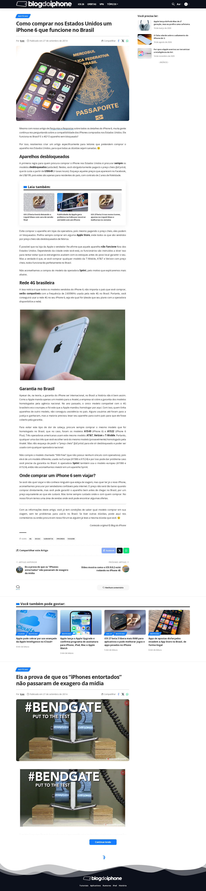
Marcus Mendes (28, 882)
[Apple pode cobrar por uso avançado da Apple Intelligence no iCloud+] (36, 622)
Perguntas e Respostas (62, 128)
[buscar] (173, 4)
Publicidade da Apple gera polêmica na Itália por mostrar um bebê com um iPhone (71, 217)
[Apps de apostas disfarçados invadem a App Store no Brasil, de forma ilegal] (169, 622)
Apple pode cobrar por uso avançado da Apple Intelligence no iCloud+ (36, 640)
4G (30, 539)
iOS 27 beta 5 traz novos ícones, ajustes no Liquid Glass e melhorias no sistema (106, 217)
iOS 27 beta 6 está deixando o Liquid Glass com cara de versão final (38, 217)
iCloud (21, 634)
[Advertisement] (164, 106)
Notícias (23, 16)
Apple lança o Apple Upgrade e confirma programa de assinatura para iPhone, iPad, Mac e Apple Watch (79, 643)
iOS (20, 858)
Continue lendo (103, 842)
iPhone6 (60, 539)
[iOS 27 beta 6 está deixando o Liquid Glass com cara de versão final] (39, 202)
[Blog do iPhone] (44, 4)
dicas (37, 539)
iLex (22, 40)
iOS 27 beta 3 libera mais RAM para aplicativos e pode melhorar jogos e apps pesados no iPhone (124, 641)
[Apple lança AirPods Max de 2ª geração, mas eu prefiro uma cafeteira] (145, 25)
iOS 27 (109, 634)
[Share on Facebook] (119, 41)
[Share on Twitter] (123, 41)
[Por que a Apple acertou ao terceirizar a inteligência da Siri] (145, 53)
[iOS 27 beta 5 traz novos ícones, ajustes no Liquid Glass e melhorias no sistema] (106, 202)
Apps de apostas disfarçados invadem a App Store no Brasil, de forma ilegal (167, 641)
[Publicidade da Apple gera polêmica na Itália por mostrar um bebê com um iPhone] (72, 202)
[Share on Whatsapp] (127, 41)
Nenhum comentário (114, 587)
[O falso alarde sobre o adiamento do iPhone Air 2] (145, 39)
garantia (48, 539)
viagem (71, 539)
